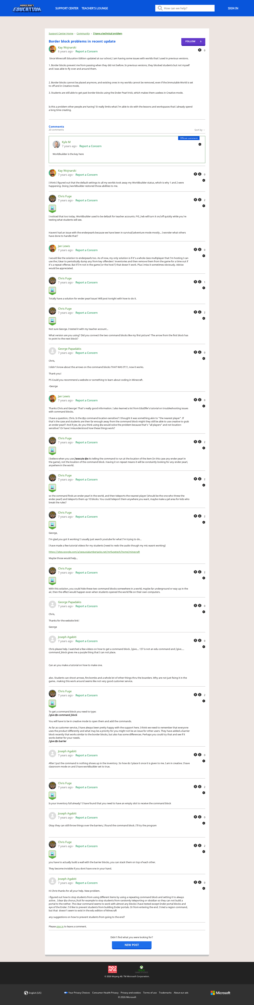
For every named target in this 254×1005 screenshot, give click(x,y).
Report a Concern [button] (86, 51)
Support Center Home (61, 33)
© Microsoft (127, 997)
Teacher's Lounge (95, 8)
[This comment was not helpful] (200, 174)
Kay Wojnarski (67, 47)
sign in (60, 926)
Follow (190, 41)
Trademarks (165, 992)
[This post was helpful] (200, 50)
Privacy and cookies (131, 992)
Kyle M (66, 142)
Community (83, 33)
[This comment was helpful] (195, 174)
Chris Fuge (65, 196)
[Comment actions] (199, 144)
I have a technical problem (107, 33)
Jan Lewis (64, 246)
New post (132, 945)
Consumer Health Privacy (105, 992)
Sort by (198, 129)
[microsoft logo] (220, 992)
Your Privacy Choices (79, 992)
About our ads (181, 992)
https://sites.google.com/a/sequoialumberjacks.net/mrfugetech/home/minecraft (94, 551)
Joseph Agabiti (67, 637)
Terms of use (150, 992)
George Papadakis (69, 348)
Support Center (66, 8)
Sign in (233, 8)
